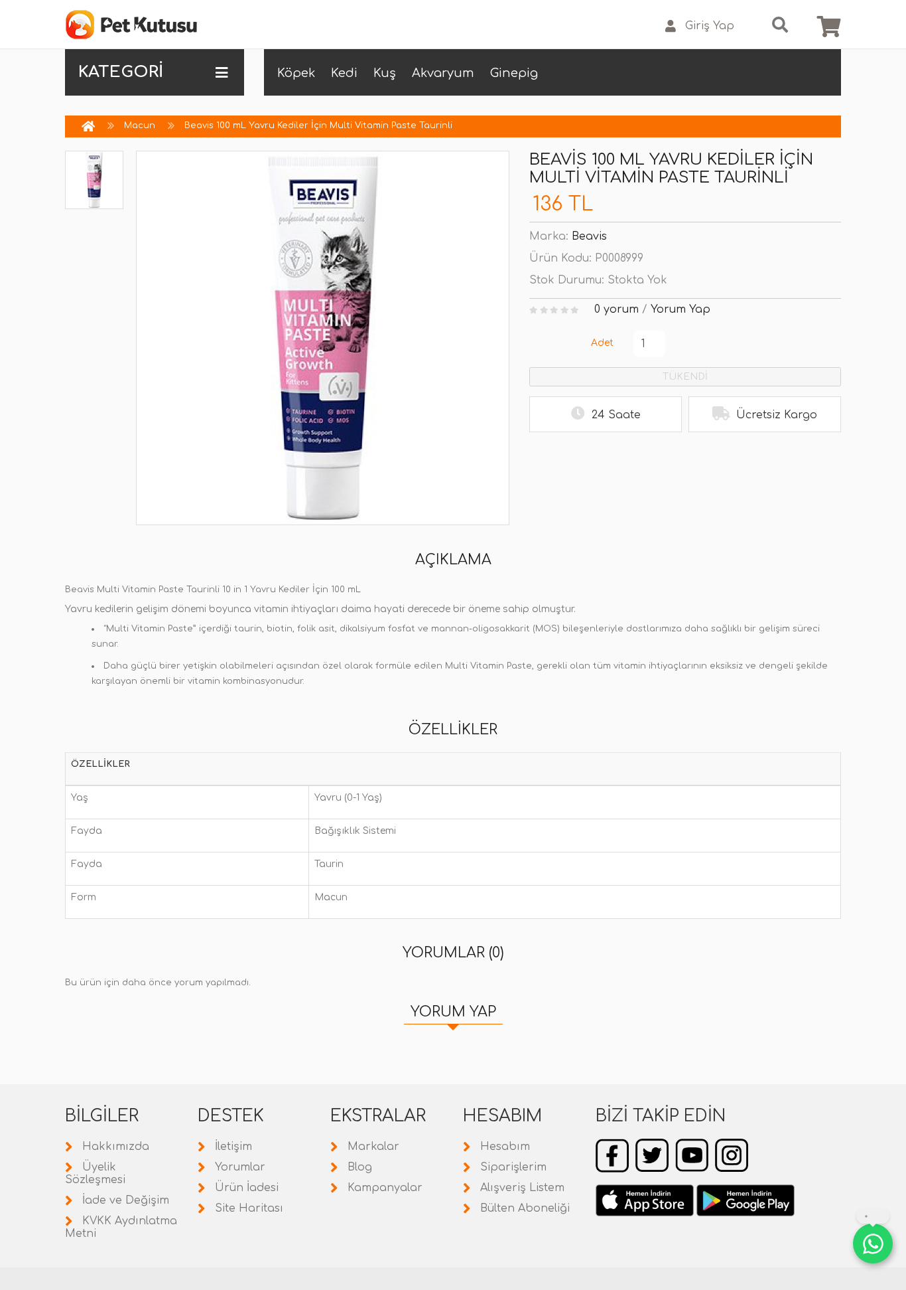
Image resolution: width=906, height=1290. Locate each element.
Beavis (589, 236)
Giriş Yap (709, 26)
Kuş (384, 73)
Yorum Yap (680, 309)
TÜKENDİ (685, 377)
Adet (602, 343)
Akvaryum (443, 73)
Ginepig (514, 73)
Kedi (344, 73)
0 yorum (616, 309)
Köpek (296, 73)
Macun (139, 125)
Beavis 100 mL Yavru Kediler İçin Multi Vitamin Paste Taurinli (318, 125)
